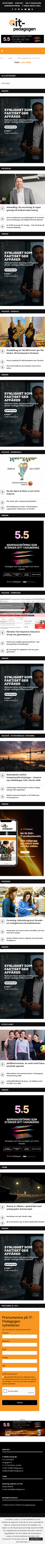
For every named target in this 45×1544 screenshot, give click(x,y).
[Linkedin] (22, 9)
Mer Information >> (23, 1542)
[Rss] (32, 9)
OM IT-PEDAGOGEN (33, 3)
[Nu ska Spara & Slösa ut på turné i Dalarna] (22, 472)
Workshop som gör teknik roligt (19, 1216)
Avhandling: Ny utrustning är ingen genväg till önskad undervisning (24, 208)
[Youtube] (25, 9)
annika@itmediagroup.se (16, 1489)
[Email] (29, 9)
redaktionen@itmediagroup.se (12, 1471)
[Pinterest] (19, 9)
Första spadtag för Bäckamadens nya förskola (25, 360)
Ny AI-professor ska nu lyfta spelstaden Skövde (25, 1222)
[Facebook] (12, 9)
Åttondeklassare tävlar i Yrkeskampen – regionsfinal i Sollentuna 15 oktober (22, 508)
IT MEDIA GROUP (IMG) (31, 6)
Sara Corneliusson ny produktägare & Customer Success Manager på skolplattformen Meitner (25, 218)
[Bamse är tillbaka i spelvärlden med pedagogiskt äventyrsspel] (22, 1188)
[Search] (43, 51)
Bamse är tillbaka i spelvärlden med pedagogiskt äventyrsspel (24, 1207)
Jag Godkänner (36, 1539)
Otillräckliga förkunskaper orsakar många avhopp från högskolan (23, 788)
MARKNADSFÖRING (12, 6)
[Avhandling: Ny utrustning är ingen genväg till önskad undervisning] (22, 189)
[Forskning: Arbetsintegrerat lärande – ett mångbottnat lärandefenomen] (22, 902)
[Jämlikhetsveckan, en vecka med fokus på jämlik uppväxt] (22, 1045)
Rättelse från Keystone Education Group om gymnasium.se (23, 633)
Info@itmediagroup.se (15, 1468)
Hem (1, 58)
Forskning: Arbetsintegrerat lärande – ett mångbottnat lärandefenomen (25, 921)
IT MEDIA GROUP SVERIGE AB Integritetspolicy (18, 1505)
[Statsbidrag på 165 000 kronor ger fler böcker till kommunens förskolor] (22, 332)
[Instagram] (15, 9)
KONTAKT (19, 3)
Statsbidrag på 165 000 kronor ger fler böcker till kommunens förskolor (25, 351)
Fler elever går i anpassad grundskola (21, 501)
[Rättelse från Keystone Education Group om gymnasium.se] (22, 613)
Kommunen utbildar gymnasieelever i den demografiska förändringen (23, 643)
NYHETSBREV (8, 3)
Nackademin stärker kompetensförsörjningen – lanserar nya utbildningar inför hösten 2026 (24, 777)
